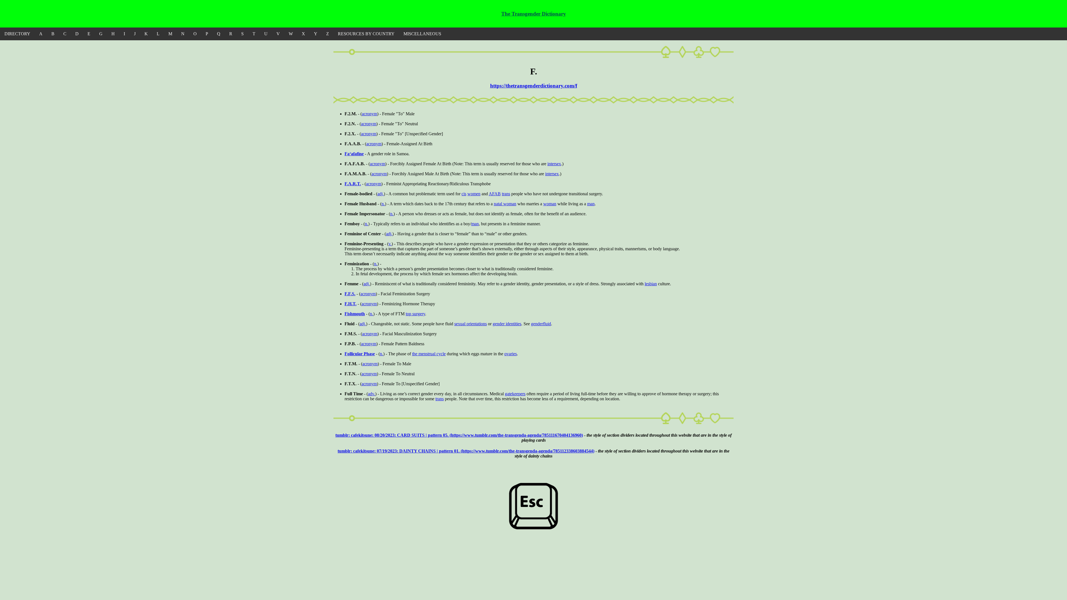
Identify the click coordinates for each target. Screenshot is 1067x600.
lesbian (651, 283)
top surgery (415, 313)
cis (464, 193)
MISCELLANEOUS (422, 33)
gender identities (507, 323)
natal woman (505, 203)
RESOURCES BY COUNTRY (366, 33)
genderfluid (541, 323)
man (591, 203)
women (473, 193)
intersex (554, 163)
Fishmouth (355, 313)
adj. (380, 193)
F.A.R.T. (353, 183)
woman (549, 203)
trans (506, 193)
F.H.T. (351, 303)
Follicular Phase (360, 353)
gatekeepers (515, 393)
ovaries (510, 353)
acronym (369, 113)
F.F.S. (350, 293)
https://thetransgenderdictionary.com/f (533, 86)
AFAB (495, 193)
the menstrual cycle (429, 353)
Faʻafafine (354, 153)
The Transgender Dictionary (533, 14)
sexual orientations (470, 323)
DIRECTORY (17, 33)
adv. (371, 393)
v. (390, 243)
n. (383, 203)
